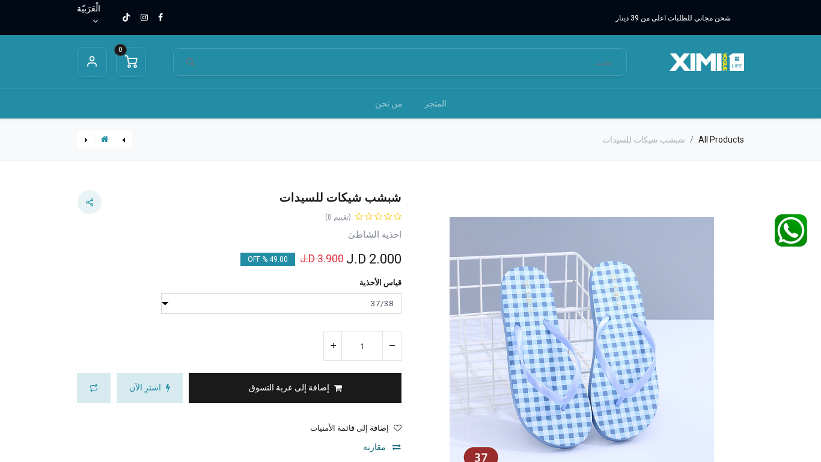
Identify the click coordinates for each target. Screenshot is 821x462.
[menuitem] (435, 104)
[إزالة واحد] (392, 345)
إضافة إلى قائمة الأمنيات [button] (349, 428)
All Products (721, 139)
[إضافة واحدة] (333, 345)
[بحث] (190, 62)
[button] (719, 349)
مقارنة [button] (375, 447)
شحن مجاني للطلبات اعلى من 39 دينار (673, 18)
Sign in (92, 62)
